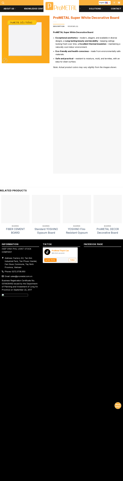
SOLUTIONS (95, 8)
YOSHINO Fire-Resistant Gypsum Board (77, 230)
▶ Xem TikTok (50, 260)
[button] (5, 60)
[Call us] (119, 3)
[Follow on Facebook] (114, 3)
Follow (72, 260)
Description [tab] (59, 26)
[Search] (3, 3)
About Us (9, 8)
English (101, 2)
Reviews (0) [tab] (73, 26)
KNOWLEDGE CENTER (35, 8)
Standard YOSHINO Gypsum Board (46, 230)
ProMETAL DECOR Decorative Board (108, 230)
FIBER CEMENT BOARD (15, 230)
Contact (116, 8)
